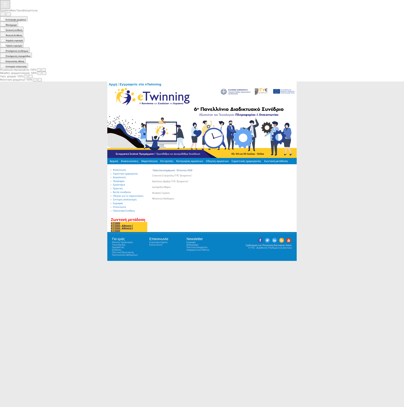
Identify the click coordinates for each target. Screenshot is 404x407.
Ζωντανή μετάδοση (276, 161)
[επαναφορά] (2, 14)
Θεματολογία (149, 161)
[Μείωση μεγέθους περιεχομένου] (39, 70)
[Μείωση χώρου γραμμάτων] (35, 79)
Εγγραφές (118, 203)
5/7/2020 (115, 231)
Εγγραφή (191, 242)
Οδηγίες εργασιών (217, 161)
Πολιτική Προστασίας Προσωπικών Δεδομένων (125, 253)
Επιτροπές (166, 161)
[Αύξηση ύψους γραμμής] (31, 76)
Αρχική (114, 161)
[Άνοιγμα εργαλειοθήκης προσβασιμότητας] (5, 4)
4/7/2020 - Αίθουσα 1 (122, 225)
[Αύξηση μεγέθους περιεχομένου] (44, 70)
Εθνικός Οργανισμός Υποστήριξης (122, 243)
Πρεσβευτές (118, 247)
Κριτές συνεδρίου (122, 192)
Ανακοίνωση (119, 170)
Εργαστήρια (119, 184)
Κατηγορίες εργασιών (189, 161)
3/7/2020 (115, 223)
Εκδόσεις (117, 250)
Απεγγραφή (192, 245)
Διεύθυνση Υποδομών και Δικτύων (274, 248)
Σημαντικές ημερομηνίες (246, 161)
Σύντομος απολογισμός (125, 199)
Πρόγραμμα (118, 181)
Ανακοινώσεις (129, 161)
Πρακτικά (118, 188)
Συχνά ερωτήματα (158, 242)
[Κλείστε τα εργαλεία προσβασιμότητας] (8, 14)
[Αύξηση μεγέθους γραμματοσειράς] (44, 73)
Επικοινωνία (119, 207)
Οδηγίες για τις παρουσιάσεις (128, 196)
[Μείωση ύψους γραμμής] (26, 76)
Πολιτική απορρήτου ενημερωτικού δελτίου (198, 248)
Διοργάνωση (119, 177)
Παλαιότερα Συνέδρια (124, 210)
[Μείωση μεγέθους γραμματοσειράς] (39, 73)
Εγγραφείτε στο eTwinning (142, 84)
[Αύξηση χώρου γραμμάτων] (40, 79)
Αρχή (113, 84)
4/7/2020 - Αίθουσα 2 (122, 228)
